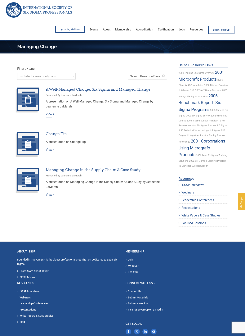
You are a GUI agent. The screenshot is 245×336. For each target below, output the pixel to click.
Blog (22, 321)
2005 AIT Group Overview (208, 90)
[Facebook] (128, 331)
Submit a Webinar (138, 303)
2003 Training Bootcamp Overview (196, 73)
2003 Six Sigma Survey (198, 115)
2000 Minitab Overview (216, 85)
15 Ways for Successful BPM (193, 166)
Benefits (133, 271)
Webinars (187, 192)
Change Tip (56, 133)
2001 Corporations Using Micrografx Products (202, 148)
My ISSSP (133, 265)
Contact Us (134, 291)
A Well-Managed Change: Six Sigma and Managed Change (98, 89)
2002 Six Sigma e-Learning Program (207, 161)
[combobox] (46, 76)
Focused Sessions (193, 223)
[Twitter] (137, 331)
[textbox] (46, 76)
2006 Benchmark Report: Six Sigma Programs (200, 102)
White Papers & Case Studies (200, 215)
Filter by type (25, 68)
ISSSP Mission (28, 277)
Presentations (190, 208)
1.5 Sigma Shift (186, 90)
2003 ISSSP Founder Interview (202, 120)
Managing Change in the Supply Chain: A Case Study (93, 169)
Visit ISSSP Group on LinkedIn (145, 309)
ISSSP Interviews (192, 185)
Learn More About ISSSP (34, 271)
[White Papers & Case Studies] (28, 99)
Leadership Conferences (197, 200)
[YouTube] (154, 331)
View (49, 114)
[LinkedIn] (145, 331)
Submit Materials (138, 297)
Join (130, 259)
